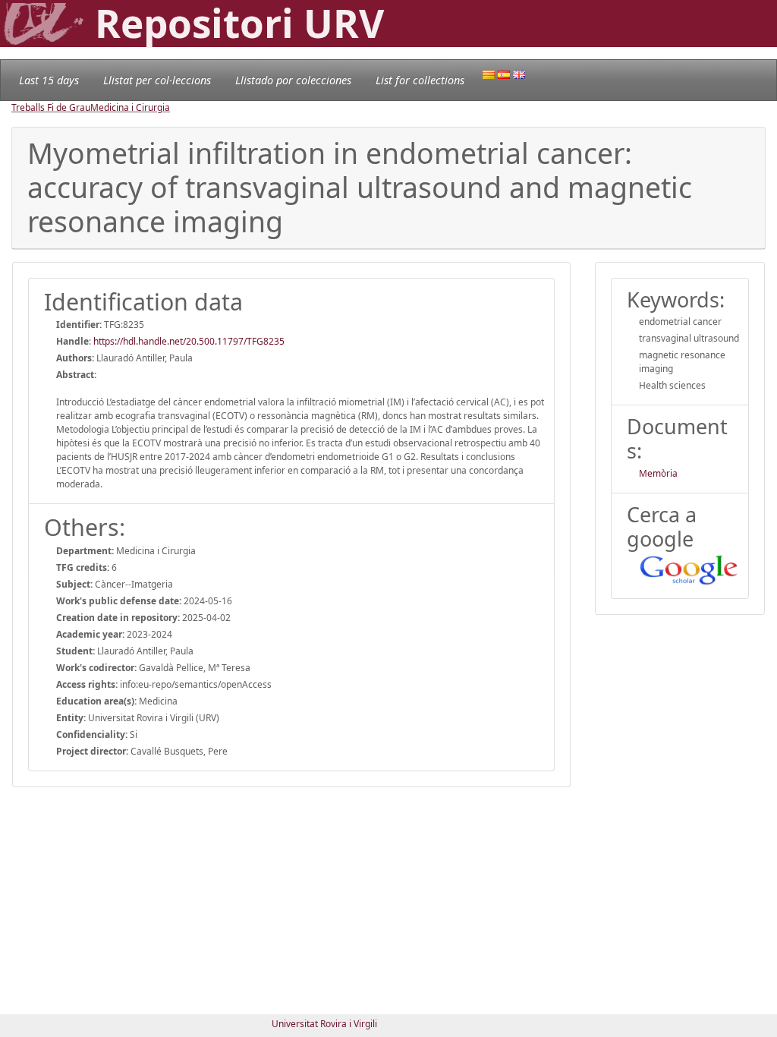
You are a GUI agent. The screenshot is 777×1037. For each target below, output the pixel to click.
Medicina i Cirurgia (130, 107)
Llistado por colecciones (293, 80)
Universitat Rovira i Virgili (324, 1023)
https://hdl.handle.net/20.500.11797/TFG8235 (189, 341)
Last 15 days (49, 80)
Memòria (658, 473)
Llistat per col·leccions (157, 80)
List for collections (420, 80)
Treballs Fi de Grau (50, 107)
